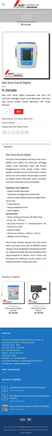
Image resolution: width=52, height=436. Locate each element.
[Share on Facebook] (9, 132)
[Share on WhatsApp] (4, 132)
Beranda (9, 13)
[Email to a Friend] (18, 132)
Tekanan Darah (39, 13)
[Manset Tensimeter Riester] (38, 292)
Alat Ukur (27, 13)
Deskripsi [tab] (8, 147)
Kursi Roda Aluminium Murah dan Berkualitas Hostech (29, 396)
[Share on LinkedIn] (27, 132)
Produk (18, 13)
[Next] (50, 300)
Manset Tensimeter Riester (38, 309)
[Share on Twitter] (13, 132)
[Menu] (3, 4)
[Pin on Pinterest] (22, 132)
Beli (19, 111)
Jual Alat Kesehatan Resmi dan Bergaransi (27, 387)
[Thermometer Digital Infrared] (13, 292)
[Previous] (2, 300)
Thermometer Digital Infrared (13, 309)
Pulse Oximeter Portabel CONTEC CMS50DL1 (29, 406)
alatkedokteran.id (25, 427)
